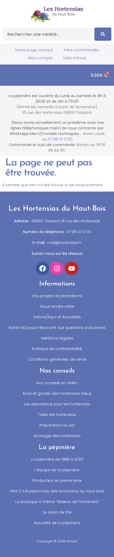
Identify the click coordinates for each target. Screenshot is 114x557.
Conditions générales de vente (57, 359)
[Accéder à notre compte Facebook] (42, 268)
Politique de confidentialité (57, 348)
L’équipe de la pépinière (57, 470)
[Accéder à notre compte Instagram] (57, 268)
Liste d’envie (74, 58)
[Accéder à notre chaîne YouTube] (71, 268)
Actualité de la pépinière (57, 523)
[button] (5, 75)
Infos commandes (81, 50)
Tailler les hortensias (57, 414)
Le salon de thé (57, 512)
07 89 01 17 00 (60, 139)
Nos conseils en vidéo (57, 383)
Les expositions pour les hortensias (57, 404)
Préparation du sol (57, 425)
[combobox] (47, 34)
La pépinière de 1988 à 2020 (57, 459)
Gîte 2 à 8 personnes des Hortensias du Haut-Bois (57, 491)
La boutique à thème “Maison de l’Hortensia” (57, 501)
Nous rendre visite (57, 306)
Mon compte (40, 58)
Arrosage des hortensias (57, 435)
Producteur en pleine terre (57, 480)
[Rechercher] (102, 34)
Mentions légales (57, 338)
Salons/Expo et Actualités (57, 317)
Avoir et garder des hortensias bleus (57, 393)
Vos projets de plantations (57, 295)
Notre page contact (34, 50)
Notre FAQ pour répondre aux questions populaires (57, 327)
